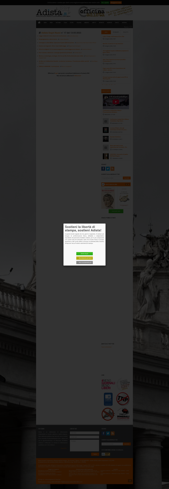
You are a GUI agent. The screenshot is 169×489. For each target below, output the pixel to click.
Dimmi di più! (84, 254)
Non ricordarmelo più (85, 262)
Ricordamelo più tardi (85, 258)
